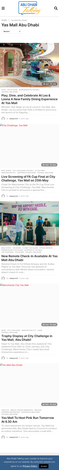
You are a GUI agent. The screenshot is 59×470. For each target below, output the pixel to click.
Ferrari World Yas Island (12, 250)
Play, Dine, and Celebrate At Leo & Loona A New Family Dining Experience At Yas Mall (29, 99)
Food (3, 90)
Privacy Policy (30, 466)
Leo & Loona (12, 90)
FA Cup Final (40, 170)
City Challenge (13, 330)
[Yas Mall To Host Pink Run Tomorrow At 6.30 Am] (29, 385)
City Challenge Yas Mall (23, 170)
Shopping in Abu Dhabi (26, 172)
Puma (40, 330)
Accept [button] (44, 466)
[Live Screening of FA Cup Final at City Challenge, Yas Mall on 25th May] (29, 146)
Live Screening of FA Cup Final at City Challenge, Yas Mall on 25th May (28, 178)
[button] (3, 8)
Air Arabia (17, 248)
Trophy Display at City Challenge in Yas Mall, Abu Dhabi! (26, 338)
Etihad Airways (45, 248)
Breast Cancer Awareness (22, 410)
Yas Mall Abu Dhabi (9, 92)
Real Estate (6, 170)
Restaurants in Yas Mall (29, 90)
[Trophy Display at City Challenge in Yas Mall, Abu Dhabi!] (29, 305)
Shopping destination (10, 412)
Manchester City (8, 172)
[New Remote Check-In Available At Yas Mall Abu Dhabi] (29, 223)
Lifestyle (5, 410)
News (3, 330)
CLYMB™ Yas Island (30, 248)
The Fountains (7, 252)
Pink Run (37, 410)
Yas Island (19, 252)
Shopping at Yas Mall (33, 250)
